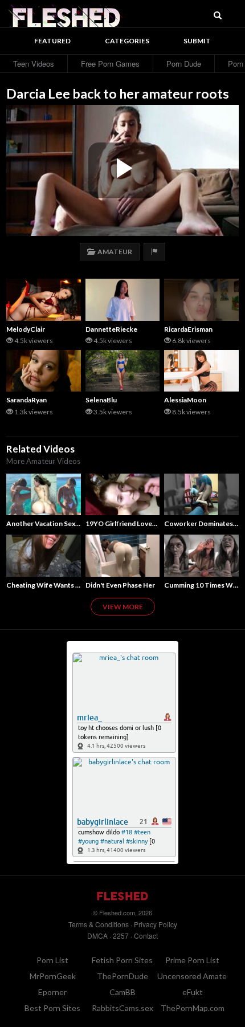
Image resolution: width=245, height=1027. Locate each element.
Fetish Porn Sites (122, 960)
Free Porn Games (110, 63)
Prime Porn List (192, 960)
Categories (127, 40)
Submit (197, 40)
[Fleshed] (65, 14)
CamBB (122, 992)
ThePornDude (122, 976)
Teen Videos (33, 63)
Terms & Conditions (98, 924)
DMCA (97, 935)
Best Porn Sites (52, 1008)
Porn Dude (183, 63)
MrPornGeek (53, 976)
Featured (52, 40)
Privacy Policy (155, 924)
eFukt (192, 992)
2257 (121, 935)
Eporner (52, 992)
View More (123, 606)
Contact (146, 935)
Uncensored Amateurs (197, 976)
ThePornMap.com (192, 1008)
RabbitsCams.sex (122, 1008)
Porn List (52, 960)
